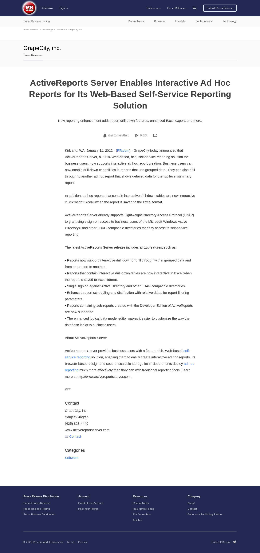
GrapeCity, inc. (75, 30)
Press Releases (30, 30)
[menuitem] (194, 8)
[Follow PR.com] (233, 542)
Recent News (141, 503)
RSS (143, 135)
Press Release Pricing (36, 508)
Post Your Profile (88, 508)
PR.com (123, 150)
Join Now (47, 8)
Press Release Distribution (39, 514)
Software (61, 30)
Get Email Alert (118, 135)
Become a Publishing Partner (205, 514)
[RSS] (137, 135)
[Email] (155, 135)
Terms (70, 542)
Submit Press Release (220, 8)
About (191, 503)
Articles (137, 520)
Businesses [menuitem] (153, 8)
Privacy (82, 542)
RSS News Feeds (143, 508)
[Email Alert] (105, 135)
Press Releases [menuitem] (176, 8)
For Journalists (142, 514)
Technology (47, 30)
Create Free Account (90, 503)
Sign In (64, 8)
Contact (75, 436)
